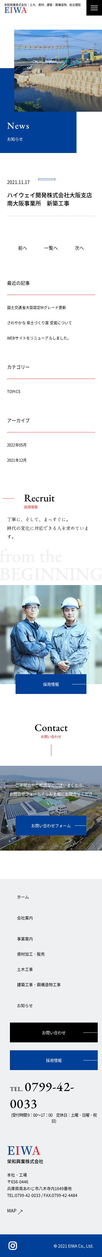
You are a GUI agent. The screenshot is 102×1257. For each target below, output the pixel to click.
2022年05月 (17, 444)
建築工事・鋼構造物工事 (39, 984)
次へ (79, 247)
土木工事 (25, 969)
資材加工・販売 (31, 954)
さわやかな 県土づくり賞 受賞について (39, 322)
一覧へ (51, 247)
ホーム (23, 897)
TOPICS (13, 391)
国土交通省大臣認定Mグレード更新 (36, 307)
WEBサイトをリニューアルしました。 (39, 337)
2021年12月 (17, 460)
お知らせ (25, 1005)
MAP (11, 1210)
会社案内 (25, 917)
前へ (22, 247)
